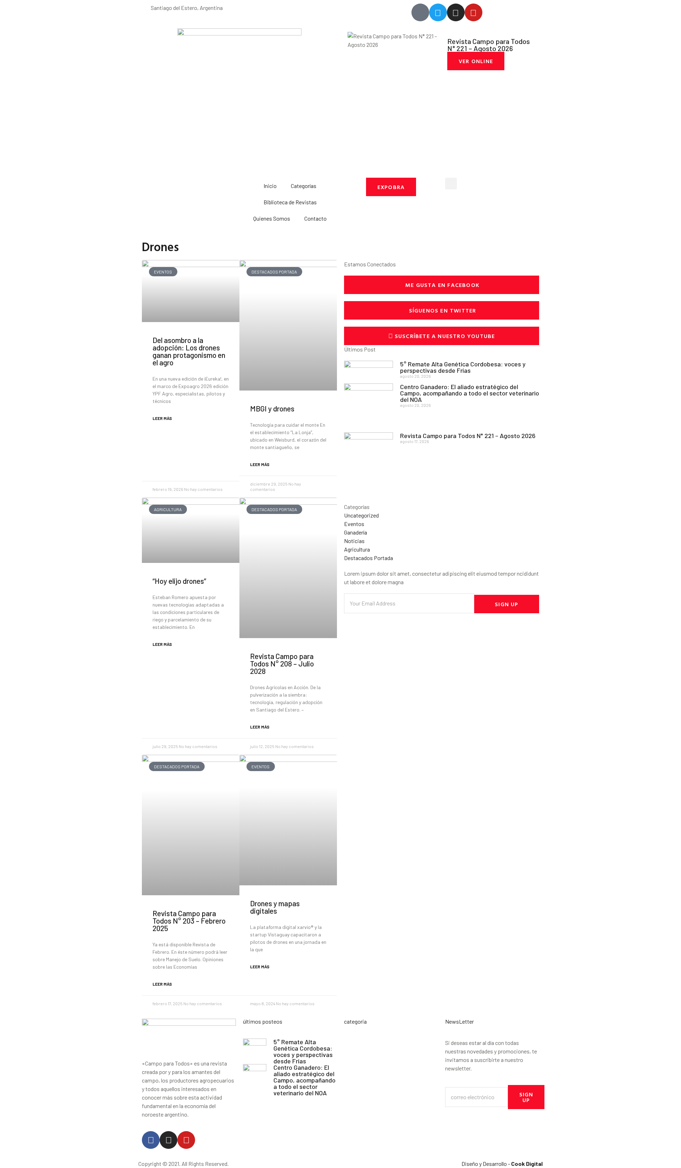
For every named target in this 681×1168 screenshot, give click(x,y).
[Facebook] (151, 1140)
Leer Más (162, 418)
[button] (451, 183)
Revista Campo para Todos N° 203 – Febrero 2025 (189, 920)
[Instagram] (168, 1140)
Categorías (303, 185)
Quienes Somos (271, 218)
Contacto (315, 218)
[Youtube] (186, 1140)
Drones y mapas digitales (275, 907)
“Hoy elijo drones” (179, 580)
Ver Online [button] (476, 61)
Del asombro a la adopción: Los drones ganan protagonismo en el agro (189, 351)
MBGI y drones (272, 408)
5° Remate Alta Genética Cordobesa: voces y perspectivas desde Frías (463, 367)
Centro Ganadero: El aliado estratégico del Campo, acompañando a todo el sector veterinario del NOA (469, 393)
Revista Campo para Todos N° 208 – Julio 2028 (282, 663)
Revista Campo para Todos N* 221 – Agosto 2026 (468, 435)
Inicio (270, 185)
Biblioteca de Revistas (290, 202)
